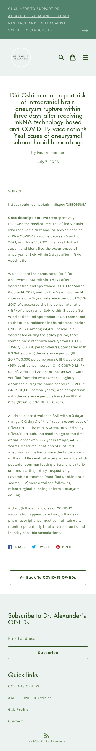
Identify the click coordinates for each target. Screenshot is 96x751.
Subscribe (48, 652)
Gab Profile (18, 709)
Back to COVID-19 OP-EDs (51, 577)
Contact (15, 721)
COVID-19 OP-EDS (23, 686)
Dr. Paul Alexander (54, 741)
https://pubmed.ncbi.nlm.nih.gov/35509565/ (47, 204)
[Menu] (85, 57)
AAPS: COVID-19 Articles (30, 698)
